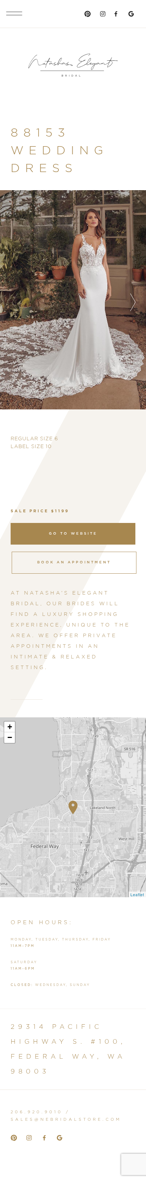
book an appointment (74, 562)
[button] (133, 302)
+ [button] (9, 726)
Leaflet (137, 894)
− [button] (9, 737)
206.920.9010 (37, 1112)
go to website (73, 533)
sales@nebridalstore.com (66, 1119)
